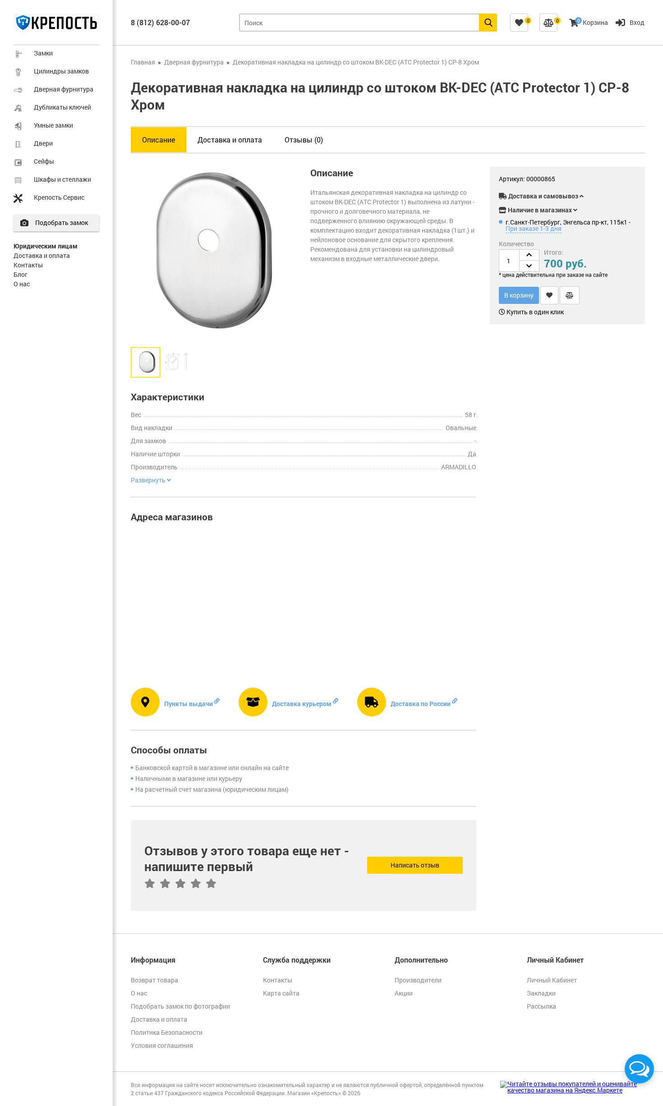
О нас (22, 284)
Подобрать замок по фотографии (180, 1006)
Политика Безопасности (167, 1032)
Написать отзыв (415, 865)
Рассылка (541, 1006)
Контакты (28, 265)
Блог (21, 274)
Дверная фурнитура (63, 89)
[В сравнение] (570, 295)
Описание (158, 139)
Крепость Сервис (59, 197)
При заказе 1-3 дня (534, 228)
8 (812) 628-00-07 (160, 22)
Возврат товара (154, 980)
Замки (43, 53)
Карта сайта (281, 993)
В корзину (519, 295)
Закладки (541, 993)
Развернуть (149, 480)
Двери (43, 143)
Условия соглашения (162, 1045)
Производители (418, 980)
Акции (404, 993)
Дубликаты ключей (62, 107)
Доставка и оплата (42, 255)
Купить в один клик (534, 312)
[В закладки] (549, 295)
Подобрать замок (61, 222)
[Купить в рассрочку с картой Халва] (615, 180)
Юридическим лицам (46, 246)
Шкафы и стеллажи (62, 179)
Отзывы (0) (304, 139)
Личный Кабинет (552, 980)
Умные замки (53, 125)
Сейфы (44, 161)
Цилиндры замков (61, 71)
